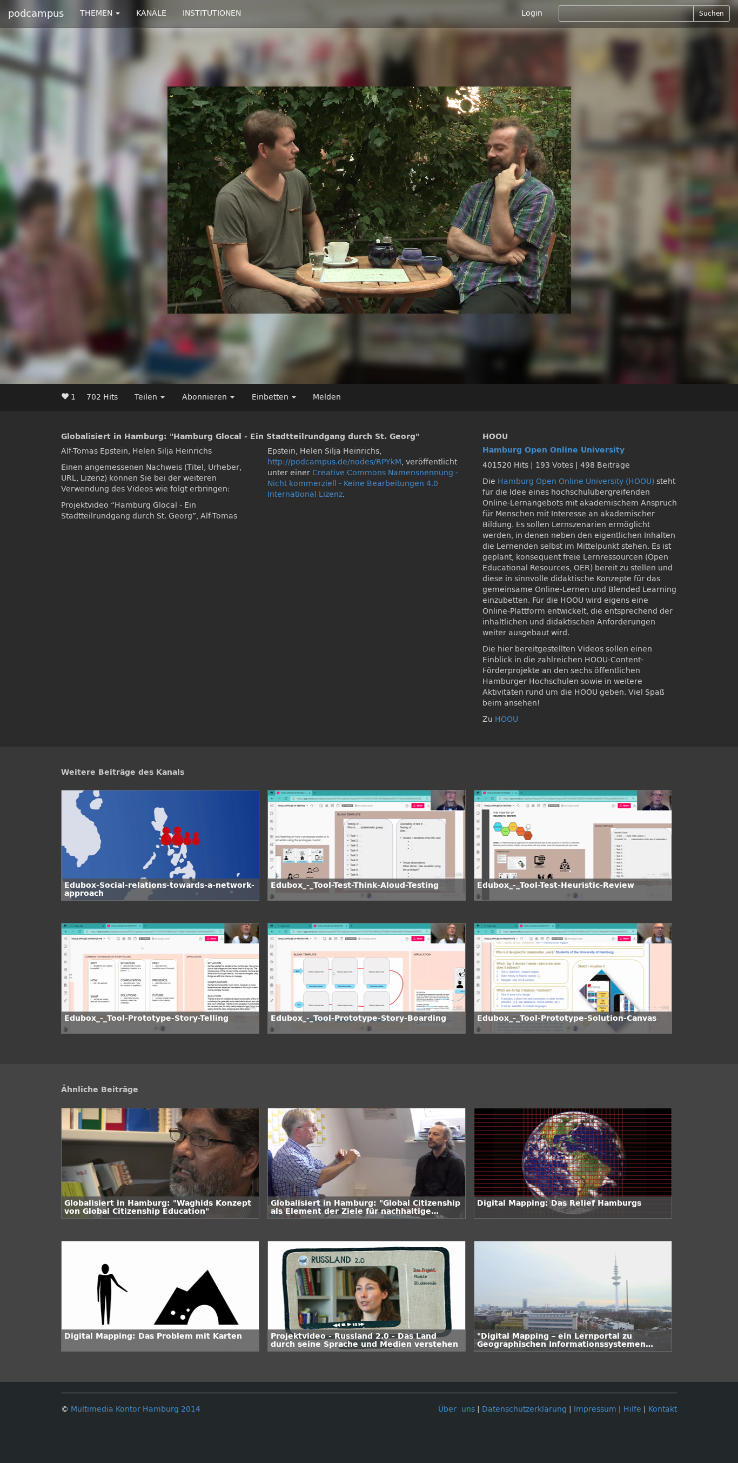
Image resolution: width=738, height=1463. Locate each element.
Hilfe (632, 1409)
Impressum (595, 1409)
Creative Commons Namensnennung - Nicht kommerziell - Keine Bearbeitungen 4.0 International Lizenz (362, 483)
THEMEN (97, 13)
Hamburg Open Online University (553, 450)
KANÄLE (151, 13)
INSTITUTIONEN (212, 13)
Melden (327, 397)
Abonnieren (205, 397)
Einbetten (271, 397)
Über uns (456, 1409)
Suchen (711, 13)
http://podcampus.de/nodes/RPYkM (334, 462)
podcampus (36, 13)
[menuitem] (517, 305)
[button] (200, 305)
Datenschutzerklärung (524, 1409)
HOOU (506, 719)
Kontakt (662, 1409)
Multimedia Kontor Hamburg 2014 (135, 1409)
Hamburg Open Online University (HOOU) (576, 481)
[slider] (345, 306)
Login (531, 13)
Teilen (147, 397)
